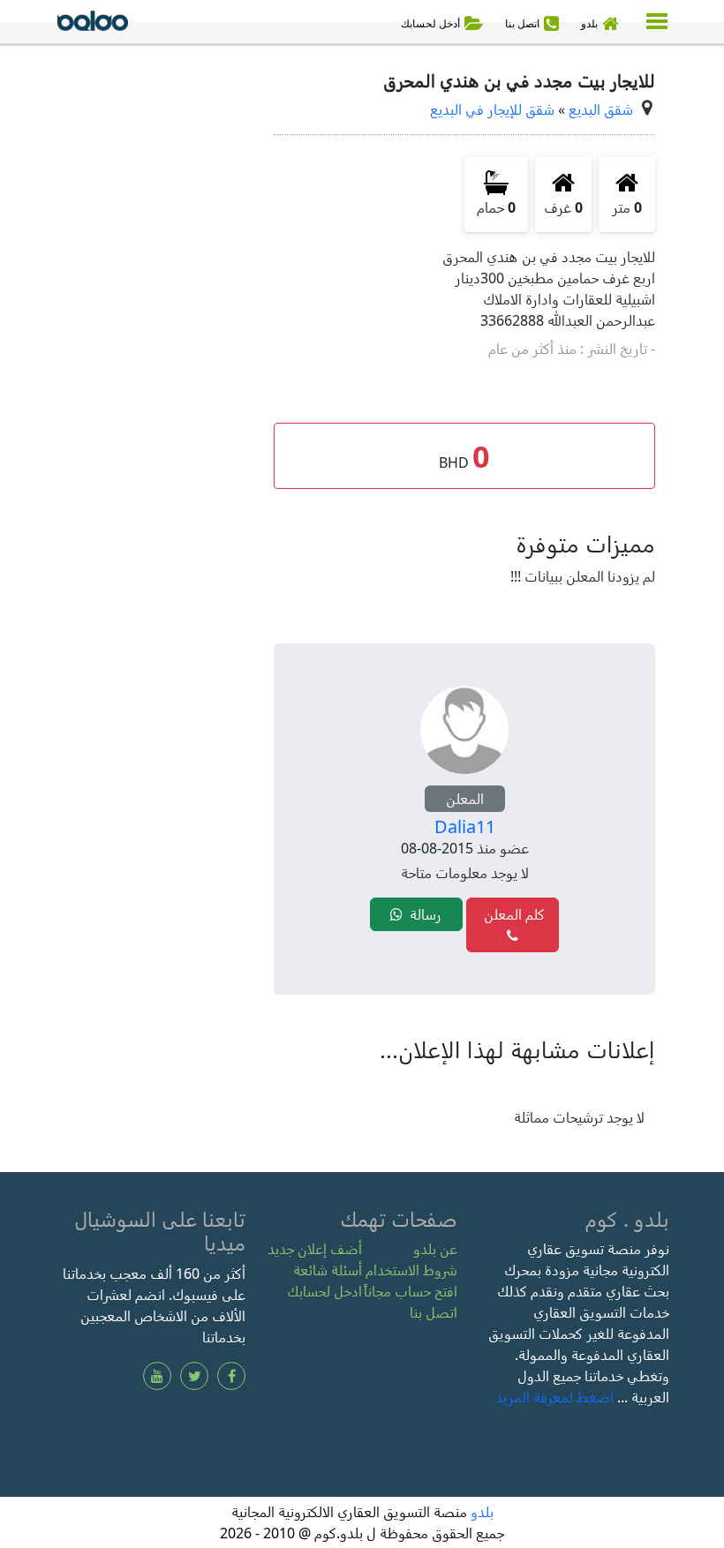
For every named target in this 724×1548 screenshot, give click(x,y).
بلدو (482, 1512)
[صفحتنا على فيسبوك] (231, 1376)
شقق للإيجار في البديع (492, 109)
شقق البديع (601, 109)
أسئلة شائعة (327, 1270)
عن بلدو (435, 1249)
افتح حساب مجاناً (410, 1291)
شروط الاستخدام (411, 1270)
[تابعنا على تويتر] (194, 1376)
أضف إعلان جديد (315, 1249)
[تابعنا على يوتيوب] (157, 1376)
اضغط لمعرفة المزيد (554, 1397)
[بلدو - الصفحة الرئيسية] (92, 24)
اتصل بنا (433, 1312)
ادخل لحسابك (324, 1291)
